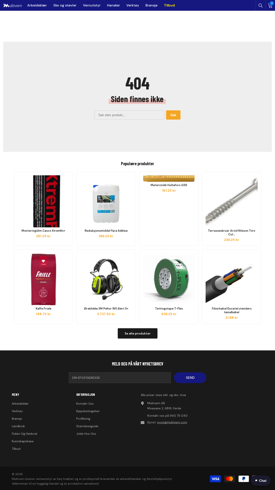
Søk (173, 115)
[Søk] (260, 5)
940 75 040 (179, 416)
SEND (190, 377)
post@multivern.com (172, 422)
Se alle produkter (138, 333)
